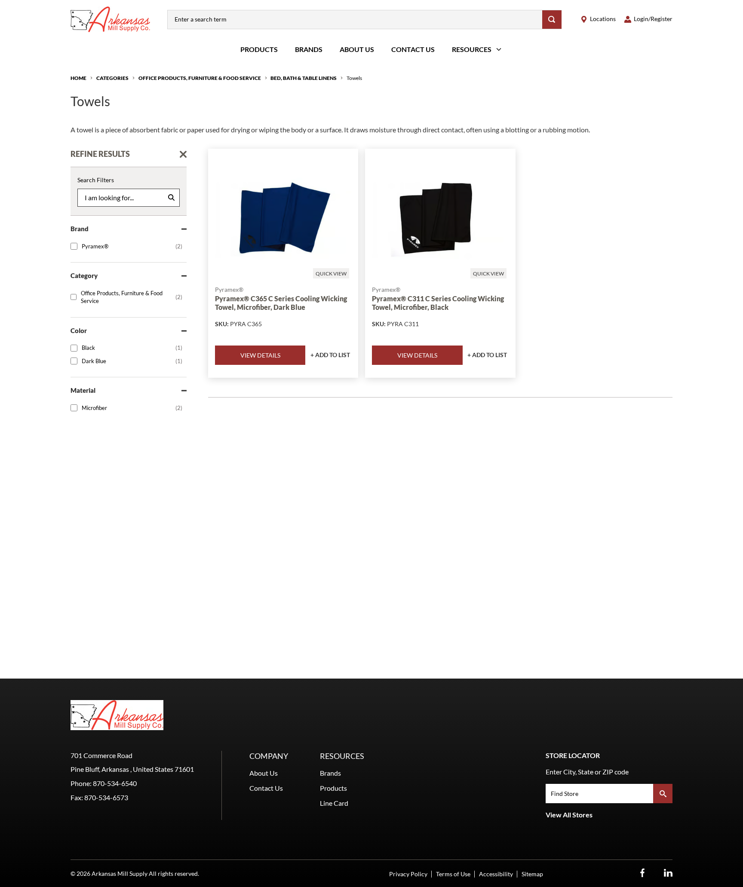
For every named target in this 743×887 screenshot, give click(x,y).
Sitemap (532, 874)
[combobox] (355, 19)
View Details (260, 355)
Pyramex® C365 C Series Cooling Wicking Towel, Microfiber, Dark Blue (281, 302)
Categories (112, 78)
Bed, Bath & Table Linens (303, 78)
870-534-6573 (106, 797)
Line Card (334, 803)
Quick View (331, 273)
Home (78, 78)
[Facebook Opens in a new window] (642, 873)
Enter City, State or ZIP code (587, 772)
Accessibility (496, 874)
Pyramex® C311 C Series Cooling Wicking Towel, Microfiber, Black (438, 302)
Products (259, 49)
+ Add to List (330, 354)
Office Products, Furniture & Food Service (199, 78)
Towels (354, 78)
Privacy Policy (408, 874)
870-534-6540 (115, 783)
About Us (357, 49)
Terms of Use (453, 874)
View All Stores (569, 815)
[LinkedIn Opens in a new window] (668, 873)
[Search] (552, 19)
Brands (308, 49)
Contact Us (413, 49)
